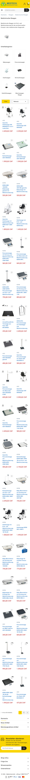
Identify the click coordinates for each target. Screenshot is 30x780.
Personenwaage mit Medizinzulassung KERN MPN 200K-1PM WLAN (7, 662)
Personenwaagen (20, 62)
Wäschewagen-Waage (19, 94)
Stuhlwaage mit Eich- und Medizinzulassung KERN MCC (22, 223)
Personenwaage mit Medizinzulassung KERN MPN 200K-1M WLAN (22, 628)
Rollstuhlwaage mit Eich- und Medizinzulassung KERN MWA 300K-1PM (7, 494)
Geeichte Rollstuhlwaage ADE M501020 (21, 157)
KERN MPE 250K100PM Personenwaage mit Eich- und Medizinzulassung (7, 290)
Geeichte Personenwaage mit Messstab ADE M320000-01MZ (7, 390)
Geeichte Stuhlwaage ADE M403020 (21, 125)
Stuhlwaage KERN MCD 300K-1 (22, 528)
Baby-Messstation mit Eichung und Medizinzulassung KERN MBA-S (22, 595)
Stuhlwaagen (6, 78)
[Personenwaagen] (19, 55)
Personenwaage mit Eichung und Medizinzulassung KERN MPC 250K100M (7, 256)
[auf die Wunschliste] (11, 108)
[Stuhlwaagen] (6, 70)
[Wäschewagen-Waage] (19, 86)
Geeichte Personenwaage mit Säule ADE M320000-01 (21, 357)
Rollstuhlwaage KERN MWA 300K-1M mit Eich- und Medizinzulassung (22, 459)
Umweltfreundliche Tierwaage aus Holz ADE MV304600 (8, 324)
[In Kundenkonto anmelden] (25, 4)
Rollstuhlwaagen (20, 78)
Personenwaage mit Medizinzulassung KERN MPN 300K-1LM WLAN (22, 424)
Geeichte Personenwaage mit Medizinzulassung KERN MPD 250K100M (7, 459)
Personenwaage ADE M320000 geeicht (7, 357)
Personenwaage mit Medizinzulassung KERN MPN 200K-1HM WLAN (22, 662)
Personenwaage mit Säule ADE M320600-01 (21, 696)
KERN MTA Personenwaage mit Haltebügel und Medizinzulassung (22, 324)
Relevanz (20, 102)
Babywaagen (6, 62)
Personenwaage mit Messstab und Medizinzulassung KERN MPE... (22, 256)
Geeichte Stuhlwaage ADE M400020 (21, 390)
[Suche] (26, 10)
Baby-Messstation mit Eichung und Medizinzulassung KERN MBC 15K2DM (7, 562)
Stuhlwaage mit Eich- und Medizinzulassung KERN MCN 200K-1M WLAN (7, 528)
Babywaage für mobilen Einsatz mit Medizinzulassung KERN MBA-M (22, 562)
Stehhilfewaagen (6, 93)
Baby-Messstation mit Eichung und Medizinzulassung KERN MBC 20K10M (22, 494)
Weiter (27, 712)
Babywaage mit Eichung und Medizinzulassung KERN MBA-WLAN (7, 595)
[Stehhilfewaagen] (6, 86)
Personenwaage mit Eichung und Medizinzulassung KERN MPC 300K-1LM (22, 290)
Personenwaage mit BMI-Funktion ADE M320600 (7, 628)
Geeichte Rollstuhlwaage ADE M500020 (7, 424)
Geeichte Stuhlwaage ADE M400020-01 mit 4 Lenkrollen (7, 125)
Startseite (4, 718)
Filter (5, 101)
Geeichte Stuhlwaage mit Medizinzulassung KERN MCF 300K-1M (7, 222)
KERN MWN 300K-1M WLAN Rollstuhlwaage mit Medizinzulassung (7, 696)
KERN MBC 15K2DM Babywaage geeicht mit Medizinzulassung (7, 188)
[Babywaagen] (6, 55)
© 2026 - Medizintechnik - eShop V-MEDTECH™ (15, 774)
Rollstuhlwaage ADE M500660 (7, 157)
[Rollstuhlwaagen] (19, 70)
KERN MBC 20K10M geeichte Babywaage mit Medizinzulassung (22, 188)
